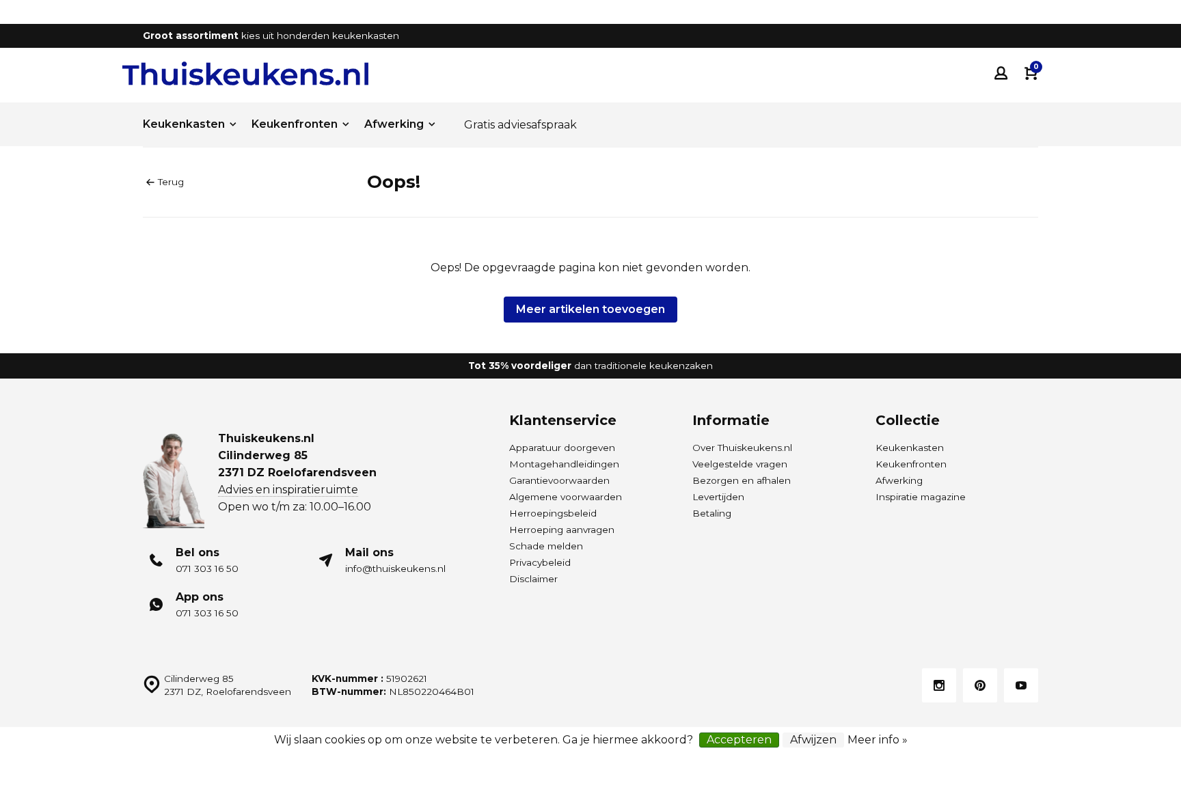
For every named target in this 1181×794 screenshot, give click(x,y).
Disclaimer (533, 578)
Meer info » (877, 739)
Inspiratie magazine (920, 496)
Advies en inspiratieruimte (288, 489)
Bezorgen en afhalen (741, 480)
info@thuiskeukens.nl (395, 568)
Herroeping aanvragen (561, 529)
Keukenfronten (295, 124)
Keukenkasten (184, 124)
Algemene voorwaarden (565, 496)
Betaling (711, 513)
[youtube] (1021, 685)
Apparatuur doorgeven (562, 447)
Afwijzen (813, 739)
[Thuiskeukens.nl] (245, 73)
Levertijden (718, 496)
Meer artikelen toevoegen (590, 309)
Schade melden (546, 545)
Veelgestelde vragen (739, 463)
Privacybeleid (540, 562)
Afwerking (394, 124)
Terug (171, 181)
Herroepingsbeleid (553, 513)
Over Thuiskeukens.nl (742, 447)
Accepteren (739, 739)
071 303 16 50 (207, 568)
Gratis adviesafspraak (520, 124)
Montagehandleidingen (564, 463)
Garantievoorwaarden (559, 480)
